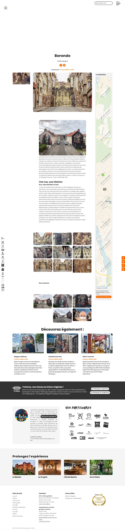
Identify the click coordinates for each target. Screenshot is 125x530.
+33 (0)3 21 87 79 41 (44, 521)
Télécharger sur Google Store (100, 392)
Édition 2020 (70, 70)
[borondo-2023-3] (62, 307)
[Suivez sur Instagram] (64, 65)
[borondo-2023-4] (82, 307)
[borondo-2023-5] (62, 322)
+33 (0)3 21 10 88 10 (44, 504)
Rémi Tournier (88, 357)
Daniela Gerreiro (55, 357)
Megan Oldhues (20, 357)
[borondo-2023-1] (82, 320)
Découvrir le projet (48, 416)
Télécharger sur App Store (100, 388)
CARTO (106, 288)
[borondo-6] (82, 244)
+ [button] (97, 79)
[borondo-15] (82, 272)
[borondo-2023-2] (43, 308)
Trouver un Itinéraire (104, 297)
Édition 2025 (24, 359)
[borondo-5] (43, 258)
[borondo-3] (62, 258)
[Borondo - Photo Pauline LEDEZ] (43, 271)
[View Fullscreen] (109, 79)
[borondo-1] (82, 258)
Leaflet (97, 286)
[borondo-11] (43, 244)
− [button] (97, 81)
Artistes (62, 70)
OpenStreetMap (104, 286)
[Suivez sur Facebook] (60, 65)
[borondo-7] (62, 244)
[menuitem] (72, 416)
